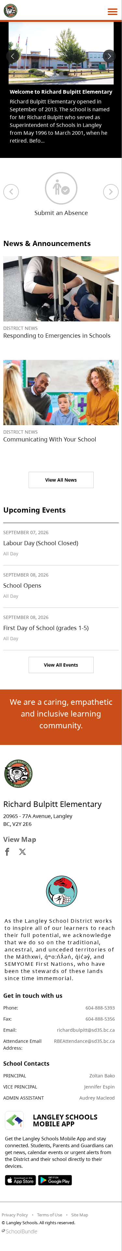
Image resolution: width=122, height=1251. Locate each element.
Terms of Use (49, 1215)
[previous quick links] (11, 192)
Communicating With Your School (49, 439)
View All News (61, 480)
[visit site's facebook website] (7, 852)
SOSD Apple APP (20, 1180)
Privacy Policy (15, 1215)
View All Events (61, 665)
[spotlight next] (109, 56)
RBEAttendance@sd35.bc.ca (84, 1041)
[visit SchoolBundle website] (59, 1231)
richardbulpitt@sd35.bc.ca (86, 1030)
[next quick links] (111, 192)
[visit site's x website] (22, 852)
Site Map (79, 1215)
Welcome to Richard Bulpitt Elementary (61, 91)
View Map (19, 839)
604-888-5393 (100, 1008)
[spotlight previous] (12, 56)
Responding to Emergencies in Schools (57, 335)
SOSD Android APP (55, 1180)
